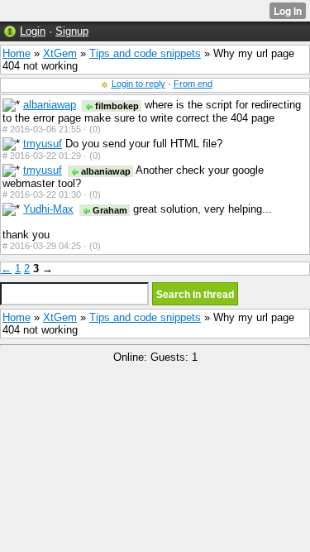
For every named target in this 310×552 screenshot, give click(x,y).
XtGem (60, 53)
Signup (71, 31)
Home (16, 53)
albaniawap (49, 104)
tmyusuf (42, 143)
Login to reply (138, 84)
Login (32, 31)
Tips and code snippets (145, 53)
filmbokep (116, 106)
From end (193, 84)
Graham (108, 210)
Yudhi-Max (48, 209)
